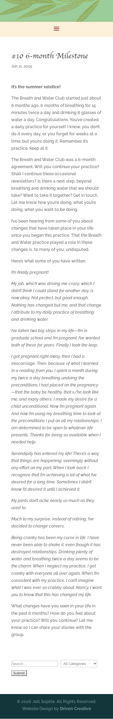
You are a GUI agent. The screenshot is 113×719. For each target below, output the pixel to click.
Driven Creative (75, 708)
